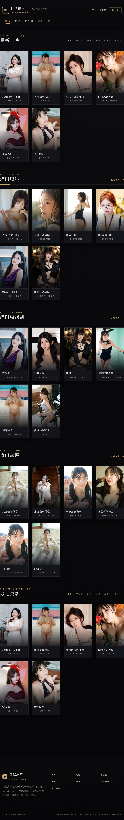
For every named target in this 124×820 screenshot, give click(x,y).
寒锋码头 (7, 153)
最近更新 (105, 781)
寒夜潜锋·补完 (106, 511)
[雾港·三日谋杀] (14, 267)
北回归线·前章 (10, 511)
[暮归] (78, 349)
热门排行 (56, 788)
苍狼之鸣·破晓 (42, 235)
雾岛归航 (71, 235)
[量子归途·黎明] (78, 487)
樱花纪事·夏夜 (106, 373)
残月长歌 (39, 373)
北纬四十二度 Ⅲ (11, 96)
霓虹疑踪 (39, 153)
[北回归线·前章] (14, 487)
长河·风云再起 (106, 96)
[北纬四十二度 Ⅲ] (14, 72)
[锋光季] (14, 349)
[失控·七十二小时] (14, 210)
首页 (7, 21)
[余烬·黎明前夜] (46, 487)
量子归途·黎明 (74, 511)
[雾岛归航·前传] (110, 210)
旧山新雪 (7, 568)
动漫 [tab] (98, 40)
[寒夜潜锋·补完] (110, 487)
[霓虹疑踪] (46, 129)
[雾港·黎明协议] (46, 72)
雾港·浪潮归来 (42, 430)
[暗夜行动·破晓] (46, 267)
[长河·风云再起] (110, 72)
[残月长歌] (46, 349)
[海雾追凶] (14, 406)
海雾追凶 (7, 430)
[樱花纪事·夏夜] (110, 349)
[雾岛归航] (78, 210)
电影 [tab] (70, 40)
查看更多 (115, 179)
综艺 (50, 21)
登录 (104, 10)
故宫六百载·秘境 (75, 96)
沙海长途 (39, 568)
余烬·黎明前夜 (42, 511)
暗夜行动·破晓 (42, 292)
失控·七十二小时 (11, 235)
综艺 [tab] (89, 40)
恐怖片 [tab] (107, 40)
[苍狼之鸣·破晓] (46, 210)
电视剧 (29, 21)
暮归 (68, 373)
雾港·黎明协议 (42, 96)
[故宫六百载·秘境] (78, 72)
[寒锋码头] (14, 129)
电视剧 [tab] (79, 40)
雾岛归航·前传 (106, 235)
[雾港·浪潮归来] (46, 406)
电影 (17, 21)
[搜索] (93, 9)
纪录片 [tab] (118, 40)
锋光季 (6, 373)
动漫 (40, 21)
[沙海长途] (46, 544)
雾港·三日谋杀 (10, 292)
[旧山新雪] (14, 544)
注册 (116, 10)
